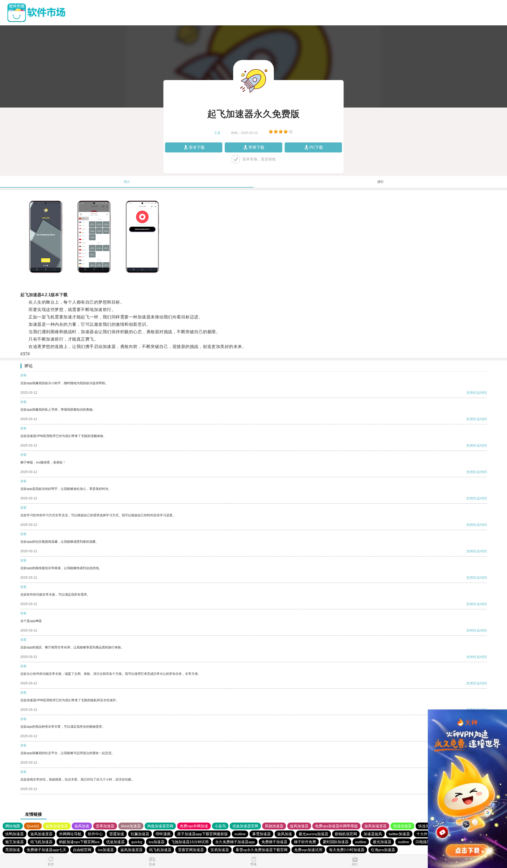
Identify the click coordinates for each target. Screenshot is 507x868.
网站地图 (12, 826)
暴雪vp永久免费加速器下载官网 (262, 850)
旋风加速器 (299, 826)
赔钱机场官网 (346, 834)
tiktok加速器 (131, 826)
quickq (136, 842)
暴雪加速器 (261, 834)
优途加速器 (115, 842)
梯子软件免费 (305, 842)
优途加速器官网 (245, 826)
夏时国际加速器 (336, 842)
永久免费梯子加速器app (235, 842)
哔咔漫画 (163, 834)
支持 (469, 392)
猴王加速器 (14, 842)
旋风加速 (81, 826)
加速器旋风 (373, 834)
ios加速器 (157, 842)
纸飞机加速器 (41, 842)
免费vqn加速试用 (308, 850)
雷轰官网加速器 (191, 850)
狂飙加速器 (140, 834)
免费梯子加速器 (274, 842)
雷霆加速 (116, 834)
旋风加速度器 (57, 826)
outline (240, 834)
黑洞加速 (12, 850)
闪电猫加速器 (427, 842)
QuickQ (33, 826)
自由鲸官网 (82, 850)
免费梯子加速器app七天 (46, 850)
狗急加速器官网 (160, 826)
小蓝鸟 (220, 826)
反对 (480, 392)
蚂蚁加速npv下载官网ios (79, 842)
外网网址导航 (70, 834)
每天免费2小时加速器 (346, 850)
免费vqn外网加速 (194, 826)
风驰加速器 (274, 826)
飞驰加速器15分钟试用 (190, 842)
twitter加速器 (399, 834)
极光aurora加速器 (313, 834)
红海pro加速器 (383, 850)
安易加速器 (219, 850)
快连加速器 (402, 826)
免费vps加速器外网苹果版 (336, 826)
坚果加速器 (105, 826)
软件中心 (95, 834)
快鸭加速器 (14, 834)
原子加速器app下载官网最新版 (202, 834)
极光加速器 (382, 842)
